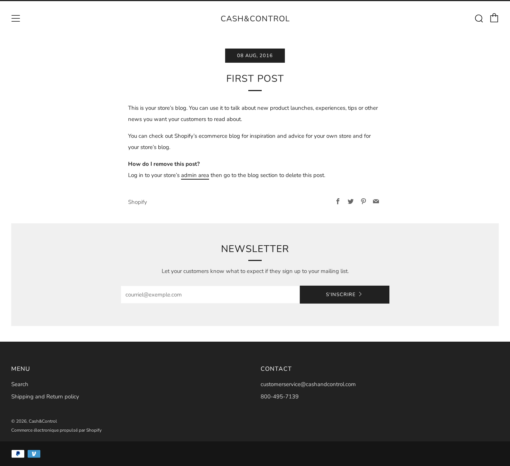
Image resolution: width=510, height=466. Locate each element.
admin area (195, 175)
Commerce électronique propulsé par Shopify (56, 430)
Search (19, 384)
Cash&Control (255, 19)
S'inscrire (341, 294)
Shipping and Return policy (45, 396)
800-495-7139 (280, 396)
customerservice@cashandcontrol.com (308, 384)
